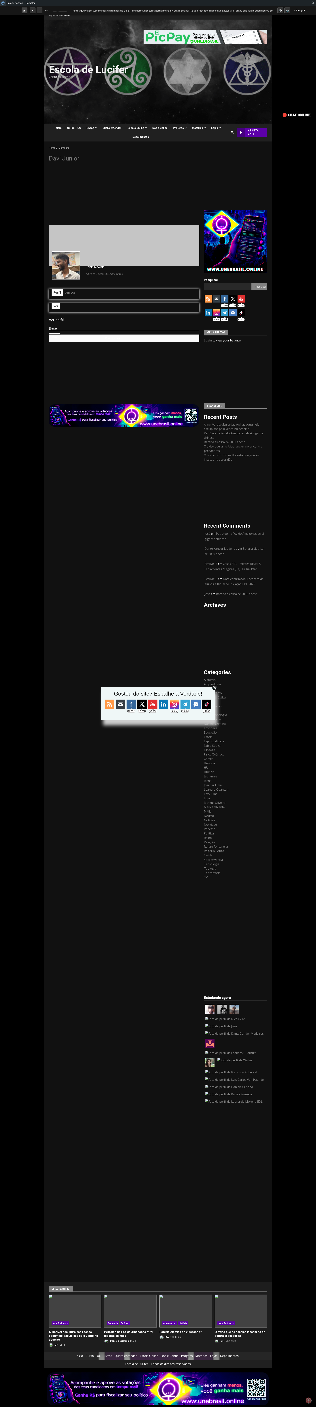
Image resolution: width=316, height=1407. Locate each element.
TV (206, 877)
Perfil (57, 292)
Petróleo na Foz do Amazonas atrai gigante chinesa (130, 1311)
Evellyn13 (210, 564)
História (209, 763)
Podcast (209, 829)
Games (208, 759)
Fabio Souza (212, 746)
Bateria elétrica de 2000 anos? (224, 442)
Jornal (208, 781)
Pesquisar (211, 280)
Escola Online (136, 127)
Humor (209, 772)
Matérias (197, 127)
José (207, 534)
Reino (208, 838)
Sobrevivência (213, 860)
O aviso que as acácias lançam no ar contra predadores (241, 1311)
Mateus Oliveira (214, 803)
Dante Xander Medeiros (220, 549)
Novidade (210, 825)
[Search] (232, 132)
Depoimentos (140, 136)
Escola (208, 737)
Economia (210, 728)
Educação (210, 732)
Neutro (209, 816)
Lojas (214, 127)
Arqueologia (169, 1323)
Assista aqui (253, 132)
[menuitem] (3, 3)
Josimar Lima (213, 785)
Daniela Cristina (215, 724)
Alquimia (210, 680)
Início (58, 127)
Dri (56, 1344)
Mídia (207, 811)
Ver (55, 306)
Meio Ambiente (214, 807)
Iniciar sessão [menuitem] (15, 2)
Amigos (70, 292)
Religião (209, 842)
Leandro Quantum (216, 789)
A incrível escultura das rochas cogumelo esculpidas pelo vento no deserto (75, 1311)
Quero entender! (112, 127)
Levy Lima (210, 794)
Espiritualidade (214, 741)
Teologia (210, 868)
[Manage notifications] (308, 1400)
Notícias (209, 820)
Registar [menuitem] (30, 2)
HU (206, 768)
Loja (207, 798)
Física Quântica (214, 754)
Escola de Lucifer (88, 69)
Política (209, 833)
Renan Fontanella (216, 847)
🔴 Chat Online (296, 115)
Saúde (208, 855)
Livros (90, 127)
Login (208, 340)
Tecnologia (211, 864)
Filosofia (209, 750)
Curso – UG (74, 127)
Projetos (178, 127)
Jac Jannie (210, 776)
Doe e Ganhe (160, 127)
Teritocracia (212, 873)
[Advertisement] (202, 71)
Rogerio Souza (214, 851)
